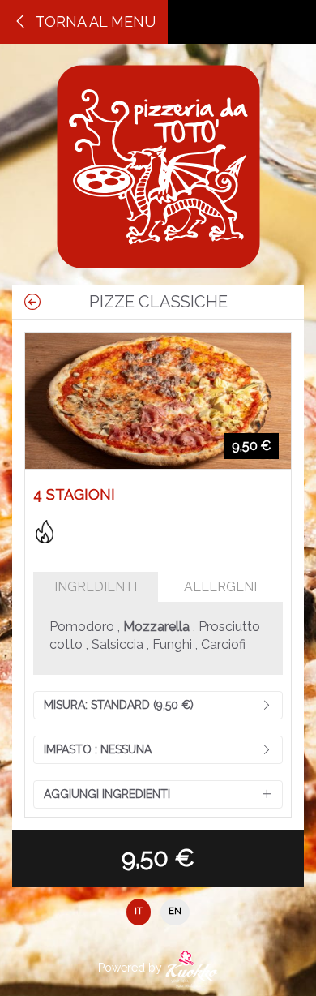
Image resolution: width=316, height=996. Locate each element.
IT (139, 911)
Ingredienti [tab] (95, 587)
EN (175, 911)
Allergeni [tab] (220, 587)
